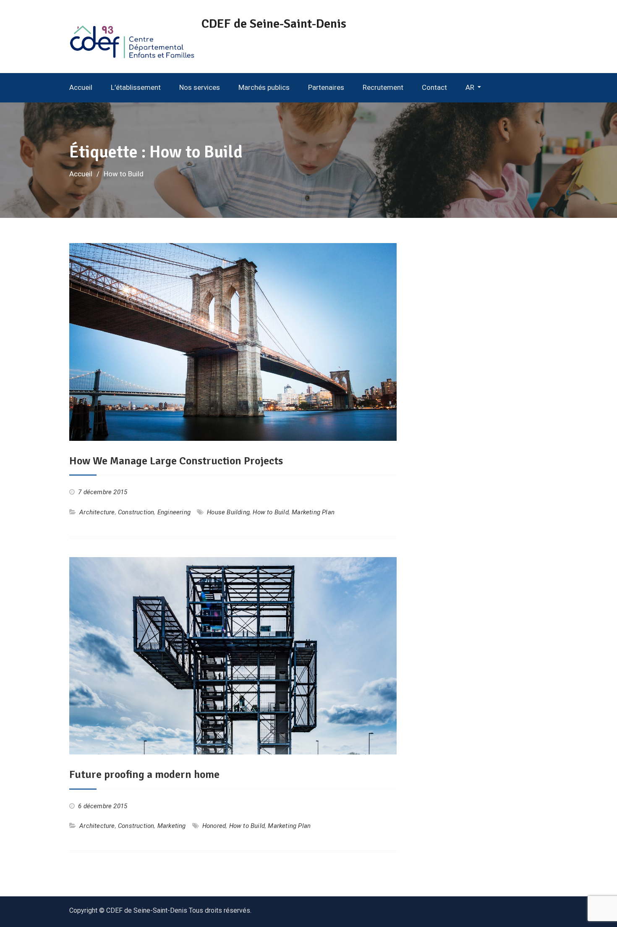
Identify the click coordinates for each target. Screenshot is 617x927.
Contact (434, 87)
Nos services (199, 87)
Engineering (174, 512)
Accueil (80, 87)
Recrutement (383, 87)
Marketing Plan (313, 512)
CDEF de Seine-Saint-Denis (273, 23)
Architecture (97, 512)
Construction (136, 512)
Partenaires (326, 87)
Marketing (171, 826)
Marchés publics (264, 87)
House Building (228, 512)
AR (469, 87)
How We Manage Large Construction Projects (176, 461)
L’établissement (136, 87)
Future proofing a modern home (144, 774)
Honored (214, 826)
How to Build (270, 512)
